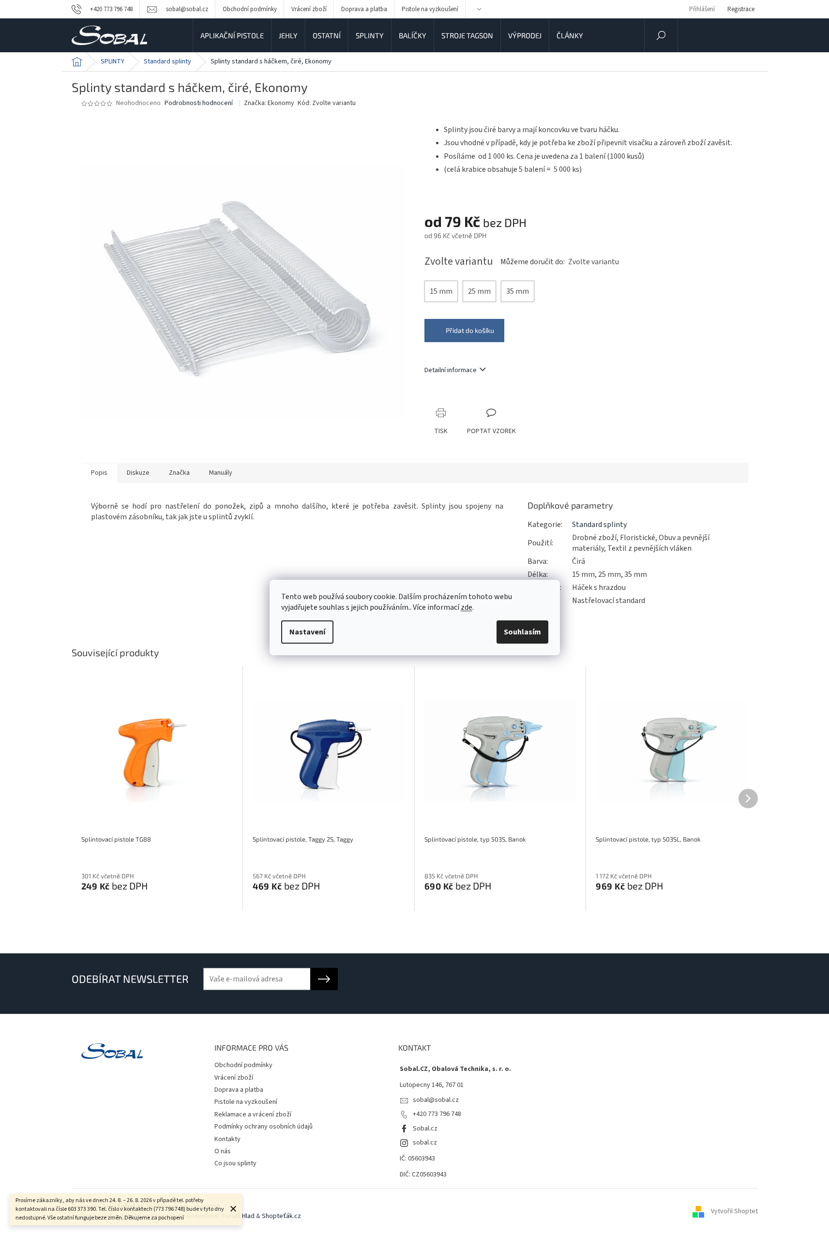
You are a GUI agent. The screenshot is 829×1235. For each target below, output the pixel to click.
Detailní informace (450, 370)
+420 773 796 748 (437, 1114)
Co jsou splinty (235, 1163)
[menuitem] (232, 35)
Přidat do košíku (470, 330)
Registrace (740, 9)
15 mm (441, 291)
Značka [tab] (179, 473)
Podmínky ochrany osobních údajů (263, 1126)
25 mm (479, 291)
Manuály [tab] (220, 473)
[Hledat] (661, 35)
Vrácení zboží (309, 9)
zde (466, 607)
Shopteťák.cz (281, 1216)
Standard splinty (599, 524)
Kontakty (227, 1139)
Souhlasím (522, 632)
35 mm (517, 291)
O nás (222, 1151)
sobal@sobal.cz (436, 1100)
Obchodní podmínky (250, 9)
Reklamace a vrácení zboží (252, 1114)
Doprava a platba (364, 9)
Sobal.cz (425, 1128)
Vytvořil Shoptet (734, 1211)
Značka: (269, 103)
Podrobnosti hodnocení (199, 103)
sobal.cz (425, 1142)
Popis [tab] (99, 473)
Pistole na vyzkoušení (430, 9)
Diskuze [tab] (138, 473)
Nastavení (307, 632)
